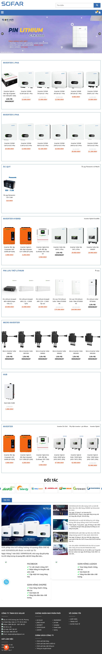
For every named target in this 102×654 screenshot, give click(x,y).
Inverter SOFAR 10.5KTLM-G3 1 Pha (26, 92)
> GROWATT (39, 625)
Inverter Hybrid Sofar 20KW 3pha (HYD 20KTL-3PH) (59, 457)
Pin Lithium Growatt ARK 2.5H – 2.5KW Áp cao (42, 301)
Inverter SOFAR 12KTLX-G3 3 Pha (9, 144)
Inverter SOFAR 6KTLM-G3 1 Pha (59, 92)
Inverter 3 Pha (11, 115)
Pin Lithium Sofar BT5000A (92, 300)
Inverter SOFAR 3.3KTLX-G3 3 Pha (26, 144)
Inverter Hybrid (12, 219)
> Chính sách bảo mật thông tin (44, 646)
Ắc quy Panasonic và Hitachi (90, 166)
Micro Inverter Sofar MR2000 (92, 352)
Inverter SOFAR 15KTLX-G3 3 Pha (92, 144)
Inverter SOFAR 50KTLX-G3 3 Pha (42, 144)
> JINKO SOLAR (40, 622)
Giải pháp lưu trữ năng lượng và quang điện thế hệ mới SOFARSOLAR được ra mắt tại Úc (25, 549)
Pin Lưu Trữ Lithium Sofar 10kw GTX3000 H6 (59, 301)
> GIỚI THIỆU (73, 619)
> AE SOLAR (39, 620)
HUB (5, 374)
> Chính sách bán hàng (42, 641)
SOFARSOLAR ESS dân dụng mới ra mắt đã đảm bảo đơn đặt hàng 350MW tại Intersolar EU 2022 (84, 508)
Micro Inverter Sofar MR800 (42, 352)
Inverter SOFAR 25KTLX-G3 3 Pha (59, 144)
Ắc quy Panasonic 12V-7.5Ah (9, 196)
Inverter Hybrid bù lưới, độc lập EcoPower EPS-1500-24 (42, 250)
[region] (51, 34)
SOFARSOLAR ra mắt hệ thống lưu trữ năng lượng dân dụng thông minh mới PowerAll (84, 521)
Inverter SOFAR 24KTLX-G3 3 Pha (76, 144)
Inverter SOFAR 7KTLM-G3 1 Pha (42, 92)
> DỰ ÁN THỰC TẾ (74, 624)
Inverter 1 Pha (11, 63)
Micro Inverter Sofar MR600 (59, 352)
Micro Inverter (11, 322)
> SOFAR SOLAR (40, 627)
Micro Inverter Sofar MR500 (9, 352)
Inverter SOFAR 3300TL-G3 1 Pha (92, 92)
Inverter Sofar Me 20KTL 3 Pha (59, 248)
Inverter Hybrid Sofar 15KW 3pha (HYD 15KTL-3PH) (76, 457)
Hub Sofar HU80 (9, 403)
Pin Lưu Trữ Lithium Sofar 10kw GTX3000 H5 (76, 301)
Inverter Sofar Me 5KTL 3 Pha (76, 248)
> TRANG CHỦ (73, 621)
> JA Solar (55, 622)
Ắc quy (7, 167)
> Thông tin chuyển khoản (43, 648)
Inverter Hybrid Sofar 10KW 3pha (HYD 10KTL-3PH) (92, 457)
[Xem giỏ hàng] (96, 13)
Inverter (8, 426)
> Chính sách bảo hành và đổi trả (45, 644)
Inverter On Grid (62, 426)
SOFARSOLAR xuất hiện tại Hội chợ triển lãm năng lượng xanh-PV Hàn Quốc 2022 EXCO (84, 534)
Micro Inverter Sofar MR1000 (26, 352)
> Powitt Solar (56, 627)
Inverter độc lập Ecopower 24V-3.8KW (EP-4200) (9, 249)
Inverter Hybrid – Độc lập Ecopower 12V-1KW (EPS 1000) (9, 93)
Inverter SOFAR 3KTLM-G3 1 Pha (76, 92)
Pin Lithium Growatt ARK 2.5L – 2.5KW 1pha (26, 301)
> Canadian (55, 625)
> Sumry (55, 630)
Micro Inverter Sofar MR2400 (76, 352)
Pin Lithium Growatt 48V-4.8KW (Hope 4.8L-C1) (9, 301)
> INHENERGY (56, 620)
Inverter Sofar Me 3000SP (93, 248)
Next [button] (99, 33)
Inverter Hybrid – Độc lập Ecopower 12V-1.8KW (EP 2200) (26, 249)
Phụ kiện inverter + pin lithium (78, 426)
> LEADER (38, 630)
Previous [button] (2, 33)
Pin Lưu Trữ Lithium (13, 271)
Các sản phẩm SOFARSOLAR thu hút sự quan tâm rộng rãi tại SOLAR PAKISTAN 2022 (84, 547)
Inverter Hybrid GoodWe (91, 218)
